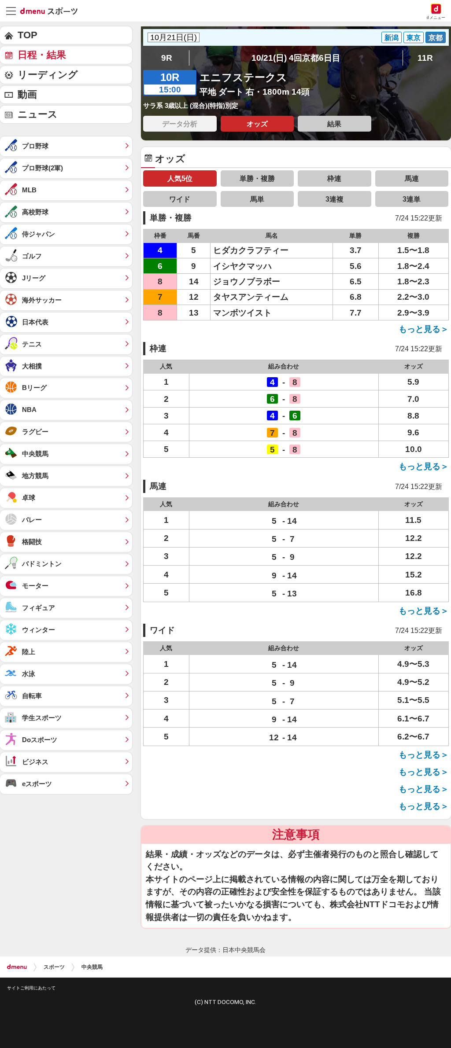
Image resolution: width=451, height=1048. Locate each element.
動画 (27, 94)
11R (425, 58)
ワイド (179, 199)
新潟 (391, 37)
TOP (27, 34)
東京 (414, 37)
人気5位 (179, 178)
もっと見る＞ (424, 329)
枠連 (334, 178)
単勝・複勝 (257, 178)
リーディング (48, 74)
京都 (436, 37)
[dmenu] (17, 967)
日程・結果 (42, 54)
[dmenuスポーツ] (52, 11)
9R (166, 58)
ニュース (38, 114)
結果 (334, 124)
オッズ (257, 124)
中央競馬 (92, 967)
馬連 (412, 178)
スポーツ (54, 967)
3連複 (334, 199)
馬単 (257, 199)
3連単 (412, 199)
